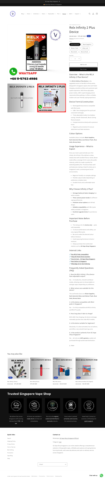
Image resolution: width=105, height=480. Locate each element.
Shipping (71, 38)
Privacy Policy (11, 444)
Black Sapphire (87, 44)
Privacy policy (42, 476)
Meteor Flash (74, 48)
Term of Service (11, 447)
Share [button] (72, 345)
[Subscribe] (65, 464)
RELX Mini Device (57, 381)
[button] (23, 13)
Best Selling (10, 450)
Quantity (71, 55)
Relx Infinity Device (34, 381)
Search (9, 438)
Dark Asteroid (75, 44)
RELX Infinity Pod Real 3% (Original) (84, 381)
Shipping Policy (11, 441)
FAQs (8, 458)
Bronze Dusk (84, 52)
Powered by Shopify (25, 476)
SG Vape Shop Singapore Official (69, 438)
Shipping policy (58, 476)
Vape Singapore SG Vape (16, 476)
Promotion (10, 452)
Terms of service (50, 476)
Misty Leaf (85, 48)
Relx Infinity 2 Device (12, 381)
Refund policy (34, 476)
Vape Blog (10, 455)
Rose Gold (74, 52)
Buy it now (83, 69)
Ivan (60, 442)
